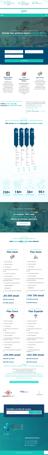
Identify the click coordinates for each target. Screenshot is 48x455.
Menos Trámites (28, 137)
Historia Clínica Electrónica (8, 78)
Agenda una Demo (24, 223)
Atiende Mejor (23, 137)
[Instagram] (8, 434)
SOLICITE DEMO (24, 60)
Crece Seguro (33, 137)
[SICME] (24, 11)
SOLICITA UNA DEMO (35, 168)
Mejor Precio (40, 78)
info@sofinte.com (38, 3)
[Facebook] (5, 434)
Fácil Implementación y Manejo (24, 79)
